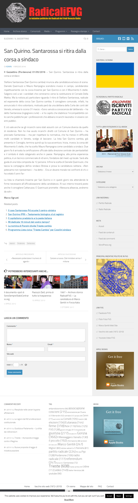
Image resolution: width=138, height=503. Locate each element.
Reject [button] (118, 496)
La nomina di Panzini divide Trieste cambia (30, 225)
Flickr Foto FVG (105, 319)
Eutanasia (74, 422)
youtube (55, 473)
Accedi (101, 226)
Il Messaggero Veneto (72, 437)
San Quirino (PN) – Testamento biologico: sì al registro (36, 214)
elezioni (12, 243)
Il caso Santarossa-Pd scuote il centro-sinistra (32, 210)
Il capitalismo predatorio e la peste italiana (30, 218)
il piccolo (58, 440)
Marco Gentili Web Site (108, 325)
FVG (54, 429)
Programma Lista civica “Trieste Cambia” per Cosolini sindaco (39, 229)
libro (54, 445)
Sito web (10, 354)
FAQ (100, 486)
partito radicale (62, 451)
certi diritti (58, 419)
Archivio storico (20, 31)
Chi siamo (71, 486)
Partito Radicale (105, 203)
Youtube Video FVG (107, 338)
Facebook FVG (105, 313)
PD (78, 452)
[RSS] (132, 38)
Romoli (59, 463)
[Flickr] (128, 38)
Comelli (70, 418)
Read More (69, 500)
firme (56, 426)
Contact (96, 31)
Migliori (54, 448)
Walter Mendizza (76, 470)
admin (9, 66)
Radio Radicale (105, 209)
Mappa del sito (86, 486)
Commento (12, 326)
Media (47, 31)
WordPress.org (105, 245)
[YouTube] (123, 38)
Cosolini (82, 419)
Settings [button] (129, 496)
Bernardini (58, 416)
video (61, 470)
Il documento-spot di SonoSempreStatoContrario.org (16, 296)
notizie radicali (68, 448)
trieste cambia (76, 467)
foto (81, 426)
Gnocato (73, 434)
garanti (64, 430)
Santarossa (31, 243)
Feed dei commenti (107, 238)
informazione (73, 441)
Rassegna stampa (79, 31)
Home (6, 31)
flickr (70, 426)
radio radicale (64, 457)
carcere (78, 416)
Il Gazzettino (22, 38)
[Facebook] (119, 38)
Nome (10, 344)
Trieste (59, 466)
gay (71, 430)
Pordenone (21, 243)
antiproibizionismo (58, 408)
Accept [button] (109, 496)
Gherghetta (80, 430)
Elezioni (8, 38)
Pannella (82, 448)
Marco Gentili (70, 444)
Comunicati (35, 31)
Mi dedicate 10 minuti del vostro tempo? (29, 222)
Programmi (60, 31)
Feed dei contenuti (106, 232)
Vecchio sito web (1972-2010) (111, 331)
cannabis (69, 416)
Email (51, 344)
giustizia (58, 433)
